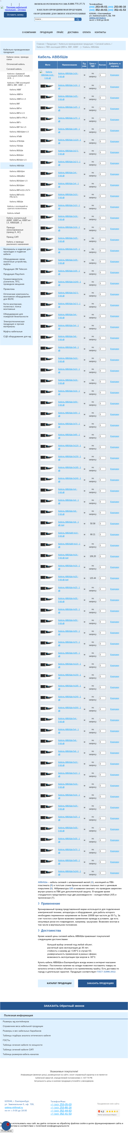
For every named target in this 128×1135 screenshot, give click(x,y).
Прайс (60, 32)
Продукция (46, 32)
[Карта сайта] (15, 4)
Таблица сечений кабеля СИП (18, 1049)
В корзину (114, 75)
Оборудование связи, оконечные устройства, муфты (15, 261)
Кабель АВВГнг (16, 94)
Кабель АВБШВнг (17, 176)
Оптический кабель (16, 64)
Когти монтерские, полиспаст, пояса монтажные (12, 306)
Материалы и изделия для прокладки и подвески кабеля (17, 251)
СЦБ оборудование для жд (17, 336)
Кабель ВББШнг (17, 155)
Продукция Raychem (14, 274)
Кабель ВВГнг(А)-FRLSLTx (17, 196)
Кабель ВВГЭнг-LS (18, 127)
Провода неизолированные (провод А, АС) (15, 229)
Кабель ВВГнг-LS (17, 113)
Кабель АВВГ (15, 90)
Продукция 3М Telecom (15, 269)
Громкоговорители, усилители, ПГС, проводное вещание (13, 281)
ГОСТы (6, 1040)
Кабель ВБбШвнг (17, 185)
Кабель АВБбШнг (17, 171)
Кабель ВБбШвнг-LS (18, 181)
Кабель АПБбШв (17, 141)
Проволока (9, 289)
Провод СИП (12, 237)
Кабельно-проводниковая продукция (16, 50)
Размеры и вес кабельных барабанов (22, 1031)
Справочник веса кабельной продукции (23, 1026)
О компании (29, 32)
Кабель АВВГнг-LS (18, 99)
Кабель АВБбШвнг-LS (19, 132)
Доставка (73, 32)
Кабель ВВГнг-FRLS (18, 118)
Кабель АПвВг (16, 136)
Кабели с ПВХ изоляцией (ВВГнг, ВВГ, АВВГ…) (18, 84)
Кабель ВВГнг (16, 108)
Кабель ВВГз (15, 122)
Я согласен (6, 1131)
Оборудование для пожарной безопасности (15, 315)
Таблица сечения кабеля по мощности (22, 1045)
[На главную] (7, 4)
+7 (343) (55, 1114)
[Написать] (23, 4)
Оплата (87, 32)
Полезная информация (18, 1015)
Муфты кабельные (12, 331)
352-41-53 (65, 1113)
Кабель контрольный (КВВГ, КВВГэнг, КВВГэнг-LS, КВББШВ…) (19, 220)
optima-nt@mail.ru (97, 18)
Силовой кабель (14, 69)
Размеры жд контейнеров (16, 1021)
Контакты (100, 32)
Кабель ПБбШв (16, 146)
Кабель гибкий (13, 213)
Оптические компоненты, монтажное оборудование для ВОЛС (16, 296)
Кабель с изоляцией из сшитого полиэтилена (17, 207)
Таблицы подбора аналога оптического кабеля (27, 1035)
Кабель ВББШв (16, 150)
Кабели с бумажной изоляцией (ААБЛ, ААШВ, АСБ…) (18, 76)
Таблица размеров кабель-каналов (21, 1054)
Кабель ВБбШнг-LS (18, 160)
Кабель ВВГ (15, 104)
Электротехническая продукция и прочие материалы (14, 324)
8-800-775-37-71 (76, 3)
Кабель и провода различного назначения (18, 243)
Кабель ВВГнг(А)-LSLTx (20, 190)
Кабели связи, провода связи (17, 58)
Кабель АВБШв (16, 202)
